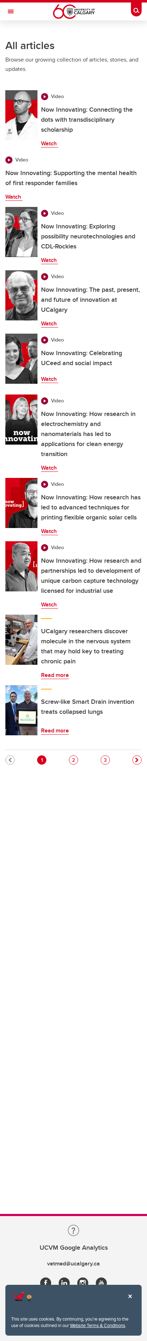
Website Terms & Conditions (97, 1325)
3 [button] (106, 760)
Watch (49, 143)
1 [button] (43, 760)
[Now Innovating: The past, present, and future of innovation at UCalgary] (21, 295)
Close (130, 1301)
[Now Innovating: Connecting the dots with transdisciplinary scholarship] (21, 115)
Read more (55, 675)
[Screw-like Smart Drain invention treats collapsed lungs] (21, 710)
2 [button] (75, 760)
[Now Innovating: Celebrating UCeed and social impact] (21, 359)
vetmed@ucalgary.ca (73, 1263)
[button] (137, 760)
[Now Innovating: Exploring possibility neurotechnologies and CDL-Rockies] (21, 232)
